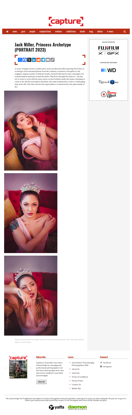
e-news (110, 31)
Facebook (107, 362)
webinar (58, 31)
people (32, 31)
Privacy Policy (77, 380)
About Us (75, 369)
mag (91, 31)
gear (23, 31)
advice (100, 31)
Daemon (77, 407)
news (15, 31)
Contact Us (76, 384)
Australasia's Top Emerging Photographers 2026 (83, 363)
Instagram (107, 366)
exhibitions (71, 31)
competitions (45, 31)
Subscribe (41, 381)
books (82, 31)
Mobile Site (76, 388)
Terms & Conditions (80, 377)
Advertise (76, 373)
